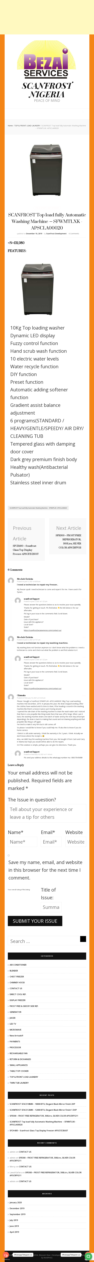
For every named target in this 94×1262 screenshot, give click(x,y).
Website (74, 832)
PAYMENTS (15, 1041)
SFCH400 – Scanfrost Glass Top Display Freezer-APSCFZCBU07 (39, 1130)
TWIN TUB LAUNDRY (19, 1083)
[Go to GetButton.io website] (6, 1259)
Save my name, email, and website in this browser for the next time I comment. (45, 870)
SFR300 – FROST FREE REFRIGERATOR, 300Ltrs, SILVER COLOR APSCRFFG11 (44, 1115)
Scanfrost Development (56, 233)
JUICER (12, 1018)
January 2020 (16, 1202)
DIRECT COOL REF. (18, 994)
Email (48, 832)
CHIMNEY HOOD (17, 982)
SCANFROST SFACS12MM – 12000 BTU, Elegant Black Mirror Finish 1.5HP (43, 1110)
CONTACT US (16, 988)
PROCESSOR (15, 1047)
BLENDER (14, 970)
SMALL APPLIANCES (19, 1065)
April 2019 (14, 1232)
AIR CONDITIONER (18, 964)
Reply (84, 579)
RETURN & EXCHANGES (20, 1059)
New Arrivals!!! (16, 1035)
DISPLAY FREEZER (17, 1000)
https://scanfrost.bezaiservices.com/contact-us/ (42, 630)
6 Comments (74, 233)
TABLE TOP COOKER (19, 1071)
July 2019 (14, 1220)
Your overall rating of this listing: (19, 890)
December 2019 (17, 1208)
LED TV (13, 1023)
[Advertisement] (47, 17)
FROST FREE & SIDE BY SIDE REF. (24, 1006)
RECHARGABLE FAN (18, 1053)
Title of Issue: (48, 893)
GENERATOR (15, 1012)
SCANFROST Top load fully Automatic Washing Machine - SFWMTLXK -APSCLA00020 (38, 508)
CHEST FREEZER (17, 976)
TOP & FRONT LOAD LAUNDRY (47, 208)
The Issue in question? (32, 799)
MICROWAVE (15, 1029)
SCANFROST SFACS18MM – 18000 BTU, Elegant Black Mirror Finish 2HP (42, 1104)
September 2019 (17, 1214)
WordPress (48, 1257)
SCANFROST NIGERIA (47, 89)
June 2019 (14, 1226)
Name (15, 832)
